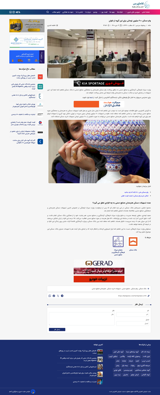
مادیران (125, 374)
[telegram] (62, 295)
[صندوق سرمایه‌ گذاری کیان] (40, 141)
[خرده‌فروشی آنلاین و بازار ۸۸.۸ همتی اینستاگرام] (100, 367)
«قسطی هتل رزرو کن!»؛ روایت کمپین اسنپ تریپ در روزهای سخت (23, 76)
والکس (122, 356)
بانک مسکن (133, 250)
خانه (149, 25)
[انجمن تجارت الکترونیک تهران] (40, 96)
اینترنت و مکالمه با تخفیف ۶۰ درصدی (23, 114)
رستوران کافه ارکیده (133, 356)
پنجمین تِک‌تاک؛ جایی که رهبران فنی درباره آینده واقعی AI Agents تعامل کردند (23, 86)
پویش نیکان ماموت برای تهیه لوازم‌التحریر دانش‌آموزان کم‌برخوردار (24, 105)
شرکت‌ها (120, 12)
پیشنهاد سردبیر (140, 25)
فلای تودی (117, 370)
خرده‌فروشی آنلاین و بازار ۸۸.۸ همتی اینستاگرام (23, 96)
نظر (113, 310)
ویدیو (95, 12)
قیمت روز (104, 12)
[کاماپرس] (141, 4)
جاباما (124, 361)
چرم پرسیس (128, 370)
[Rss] (19, 12)
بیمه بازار (125, 365)
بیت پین (117, 374)
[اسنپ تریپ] (40, 77)
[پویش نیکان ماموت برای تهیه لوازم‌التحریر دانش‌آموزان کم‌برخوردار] (100, 374)
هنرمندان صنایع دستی (99, 288)
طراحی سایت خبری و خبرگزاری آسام (19, 391)
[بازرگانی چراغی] (40, 132)
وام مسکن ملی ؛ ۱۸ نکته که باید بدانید (136, 192)
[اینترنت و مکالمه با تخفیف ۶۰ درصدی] (100, 381)
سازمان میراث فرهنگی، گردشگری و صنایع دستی (118, 252)
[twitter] (58, 295)
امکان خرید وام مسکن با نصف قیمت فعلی (134, 196)
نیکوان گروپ (113, 356)
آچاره (137, 361)
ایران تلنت (146, 356)
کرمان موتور (135, 374)
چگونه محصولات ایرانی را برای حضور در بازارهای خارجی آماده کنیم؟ (22, 132)
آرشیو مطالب (56, 12)
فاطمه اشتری (51, 25)
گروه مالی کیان (118, 352)
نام (148, 310)
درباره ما (88, 12)
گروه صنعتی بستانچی (142, 370)
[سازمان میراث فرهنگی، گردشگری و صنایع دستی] (118, 241)
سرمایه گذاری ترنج (143, 365)
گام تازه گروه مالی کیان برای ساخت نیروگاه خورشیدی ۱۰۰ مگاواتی (24, 141)
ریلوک (133, 365)
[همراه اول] (40, 114)
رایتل (117, 365)
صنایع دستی (126, 288)
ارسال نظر (57, 329)
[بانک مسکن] (133, 241)
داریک (131, 361)
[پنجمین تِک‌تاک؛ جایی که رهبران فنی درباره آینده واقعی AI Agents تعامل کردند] (100, 359)
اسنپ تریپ (146, 361)
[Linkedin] (10, 12)
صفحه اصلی (146, 12)
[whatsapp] (50, 295)
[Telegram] (16, 12)
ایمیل (147, 319)
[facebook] (54, 295)
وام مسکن (134, 288)
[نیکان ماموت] (40, 105)
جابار (117, 361)
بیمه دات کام (145, 352)
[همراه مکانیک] (40, 123)
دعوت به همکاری (68, 12)
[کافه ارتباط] (40, 86)
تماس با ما (79, 12)
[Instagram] (13, 12)
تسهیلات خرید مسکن (114, 288)
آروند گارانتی (145, 374)
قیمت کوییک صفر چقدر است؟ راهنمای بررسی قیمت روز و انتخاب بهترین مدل (23, 123)
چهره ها (112, 12)
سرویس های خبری (133, 12)
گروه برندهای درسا (132, 352)
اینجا (91, 97)
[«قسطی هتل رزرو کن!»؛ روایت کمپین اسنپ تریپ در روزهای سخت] (100, 352)
